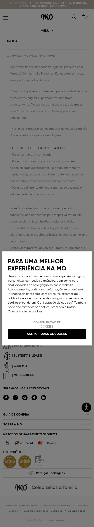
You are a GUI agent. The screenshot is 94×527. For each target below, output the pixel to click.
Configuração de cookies (47, 324)
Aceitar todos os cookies (47, 334)
